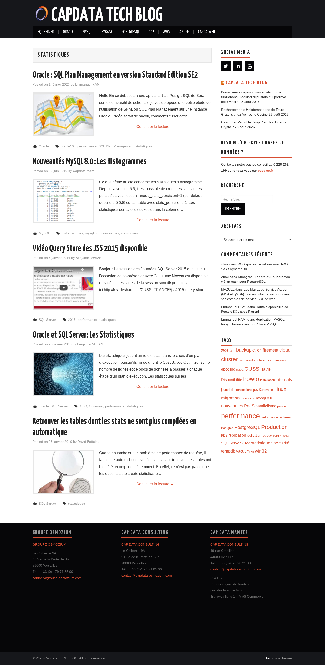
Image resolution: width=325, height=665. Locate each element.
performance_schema (276, 417)
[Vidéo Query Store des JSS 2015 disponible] (63, 288)
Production (274, 427)
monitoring (248, 398)
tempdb (228, 451)
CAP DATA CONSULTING (140, 544)
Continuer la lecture (155, 127)
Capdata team (83, 171)
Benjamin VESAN (89, 258)
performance (87, 146)
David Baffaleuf (89, 441)
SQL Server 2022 (235, 443)
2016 (72, 320)
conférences (262, 360)
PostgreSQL (130, 32)
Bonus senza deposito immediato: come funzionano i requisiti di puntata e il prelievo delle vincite (253, 97)
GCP (151, 32)
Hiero (269, 658)
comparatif (246, 360)
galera (239, 369)
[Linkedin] (237, 66)
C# (254, 350)
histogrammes (72, 233)
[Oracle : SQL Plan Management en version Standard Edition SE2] (63, 114)
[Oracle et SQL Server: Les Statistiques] (63, 374)
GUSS (251, 369)
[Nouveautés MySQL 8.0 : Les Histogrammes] (63, 201)
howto (251, 379)
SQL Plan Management (115, 146)
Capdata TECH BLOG (246, 83)
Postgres (227, 428)
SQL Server (45, 32)
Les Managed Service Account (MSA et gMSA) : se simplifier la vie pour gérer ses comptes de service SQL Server (256, 294)
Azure (184, 32)
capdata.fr (265, 170)
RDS (224, 435)
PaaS (249, 405)
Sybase (106, 32)
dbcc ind (228, 369)
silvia (224, 264)
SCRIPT (277, 435)
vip (252, 451)
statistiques (143, 146)
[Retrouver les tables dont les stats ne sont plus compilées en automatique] (63, 472)
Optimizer (96, 406)
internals (284, 379)
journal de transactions (236, 390)
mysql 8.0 (92, 233)
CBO (83, 406)
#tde (224, 350)
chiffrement (267, 350)
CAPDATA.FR (206, 32)
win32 (261, 450)
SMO (286, 435)
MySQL (87, 32)
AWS (166, 32)
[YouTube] (249, 66)
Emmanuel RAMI (88, 84)
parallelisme (266, 406)
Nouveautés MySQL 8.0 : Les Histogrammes (90, 161)
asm (232, 350)
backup (243, 350)
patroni (281, 406)
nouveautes (110, 233)
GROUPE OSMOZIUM (49, 544)
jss (255, 390)
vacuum (243, 451)
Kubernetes (267, 390)
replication (237, 435)
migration (230, 397)
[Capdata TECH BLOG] (99, 13)
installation (267, 380)
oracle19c (68, 146)
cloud (285, 350)
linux (281, 389)
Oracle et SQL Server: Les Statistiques (83, 335)
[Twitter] (226, 66)
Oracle (68, 32)
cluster (229, 359)
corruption (279, 360)
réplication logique (259, 435)
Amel (225, 277)
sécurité (281, 442)
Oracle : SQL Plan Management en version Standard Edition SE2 (115, 75)
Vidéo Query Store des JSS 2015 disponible (90, 248)
